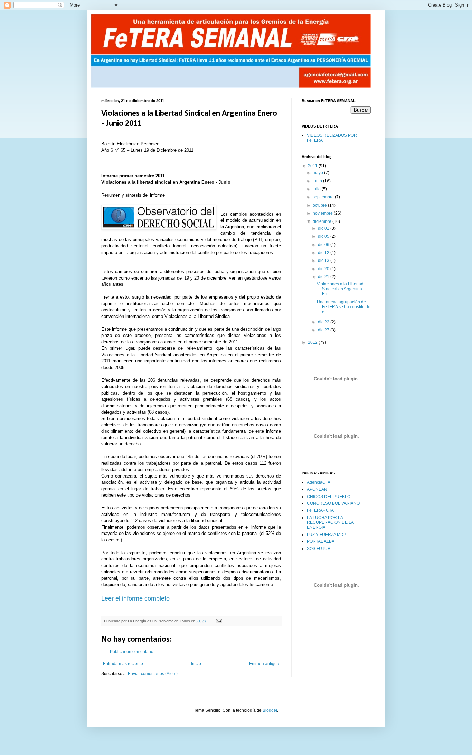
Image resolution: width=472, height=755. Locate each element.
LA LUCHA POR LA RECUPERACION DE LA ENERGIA (330, 522)
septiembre (324, 197)
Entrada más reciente (123, 663)
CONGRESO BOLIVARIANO (333, 503)
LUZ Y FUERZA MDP (326, 534)
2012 (313, 342)
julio (317, 189)
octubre (320, 205)
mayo (318, 172)
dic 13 (324, 260)
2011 (313, 165)
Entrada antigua (264, 663)
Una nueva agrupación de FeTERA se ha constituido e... (343, 307)
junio (318, 181)
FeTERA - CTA (320, 510)
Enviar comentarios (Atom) (153, 673)
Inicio (196, 663)
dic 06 (324, 244)
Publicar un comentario (131, 651)
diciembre (322, 221)
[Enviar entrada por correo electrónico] (218, 621)
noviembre (323, 213)
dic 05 (324, 236)
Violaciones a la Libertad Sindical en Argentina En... (340, 289)
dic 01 (324, 228)
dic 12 (324, 252)
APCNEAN (317, 489)
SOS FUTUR (319, 548)
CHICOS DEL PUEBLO (328, 496)
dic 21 (324, 276)
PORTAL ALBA (320, 541)
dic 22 (324, 322)
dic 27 (324, 330)
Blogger (270, 710)
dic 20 (324, 268)
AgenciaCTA (318, 482)
